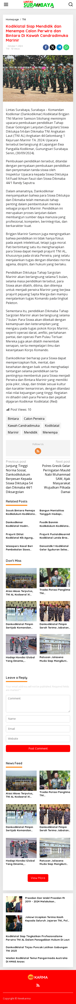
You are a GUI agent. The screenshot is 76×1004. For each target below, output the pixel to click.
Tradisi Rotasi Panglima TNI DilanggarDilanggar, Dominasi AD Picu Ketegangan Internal (55, 591)
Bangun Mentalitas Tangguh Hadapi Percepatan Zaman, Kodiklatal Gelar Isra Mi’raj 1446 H (53, 512)
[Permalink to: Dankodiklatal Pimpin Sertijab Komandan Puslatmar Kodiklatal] (21, 611)
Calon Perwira (34, 418)
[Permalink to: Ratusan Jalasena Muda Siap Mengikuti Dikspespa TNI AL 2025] (55, 644)
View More (38, 878)
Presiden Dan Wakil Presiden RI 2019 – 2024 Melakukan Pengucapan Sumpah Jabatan (45, 899)
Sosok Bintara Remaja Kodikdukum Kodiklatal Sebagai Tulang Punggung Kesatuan (20, 512)
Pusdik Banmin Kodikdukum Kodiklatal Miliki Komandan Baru (54, 524)
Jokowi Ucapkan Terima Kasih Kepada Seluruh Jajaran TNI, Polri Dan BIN (47, 918)
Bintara (13, 418)
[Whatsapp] (66, 47)
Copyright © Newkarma (17, 998)
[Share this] (46, 47)
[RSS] (38, 451)
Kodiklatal (52, 425)
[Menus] (6, 4)
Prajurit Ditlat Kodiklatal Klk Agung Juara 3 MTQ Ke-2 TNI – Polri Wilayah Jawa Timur (21, 536)
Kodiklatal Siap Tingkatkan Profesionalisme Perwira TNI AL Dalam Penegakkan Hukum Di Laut (38, 938)
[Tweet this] (53, 47)
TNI (7, 48)
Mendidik (30, 432)
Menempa (50, 432)
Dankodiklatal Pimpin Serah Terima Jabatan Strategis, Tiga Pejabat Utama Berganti (55, 625)
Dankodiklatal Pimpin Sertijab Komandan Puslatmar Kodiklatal (19, 625)
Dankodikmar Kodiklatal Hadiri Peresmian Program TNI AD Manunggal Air (20, 524)
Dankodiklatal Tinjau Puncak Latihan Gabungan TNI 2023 (37, 949)
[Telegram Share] (59, 47)
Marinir (13, 432)
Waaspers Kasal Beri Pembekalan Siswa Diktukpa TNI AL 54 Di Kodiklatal (19, 547)
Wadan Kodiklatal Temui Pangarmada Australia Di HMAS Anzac (36, 959)
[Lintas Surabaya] (38, 4)
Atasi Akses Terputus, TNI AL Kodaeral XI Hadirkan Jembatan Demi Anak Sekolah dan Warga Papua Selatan (21, 592)
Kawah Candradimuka (24, 425)
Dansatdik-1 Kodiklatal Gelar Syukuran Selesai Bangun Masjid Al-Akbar (55, 547)
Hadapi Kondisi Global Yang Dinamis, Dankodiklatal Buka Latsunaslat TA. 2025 (20, 659)
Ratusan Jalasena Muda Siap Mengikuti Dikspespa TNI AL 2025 (54, 659)
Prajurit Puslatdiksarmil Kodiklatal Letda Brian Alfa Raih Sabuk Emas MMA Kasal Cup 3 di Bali (55, 536)
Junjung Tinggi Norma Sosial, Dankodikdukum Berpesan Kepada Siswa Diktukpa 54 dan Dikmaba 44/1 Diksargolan (19, 476)
